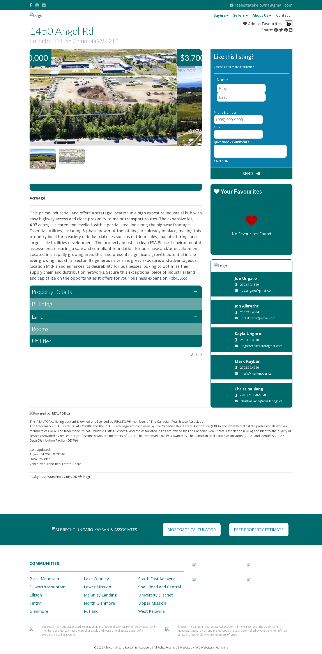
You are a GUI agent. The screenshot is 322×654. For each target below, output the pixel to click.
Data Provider (40, 459)
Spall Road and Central (159, 586)
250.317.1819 (249, 284)
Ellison (36, 595)
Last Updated (40, 449)
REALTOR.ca (46, 421)
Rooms (40, 328)
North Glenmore (99, 603)
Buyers (220, 15)
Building (42, 303)
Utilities (41, 341)
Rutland (91, 611)
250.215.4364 (249, 312)
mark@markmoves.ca (256, 373)
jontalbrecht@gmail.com (257, 318)
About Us (261, 15)
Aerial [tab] (196, 354)
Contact (283, 15)
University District (155, 595)
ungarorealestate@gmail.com (261, 346)
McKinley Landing (100, 595)
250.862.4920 (249, 367)
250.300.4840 (249, 340)
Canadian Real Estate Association (181, 421)
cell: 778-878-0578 (252, 395)
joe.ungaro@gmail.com (257, 290)
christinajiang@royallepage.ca (261, 401)
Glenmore (39, 611)
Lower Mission (97, 586)
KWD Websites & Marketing (211, 647)
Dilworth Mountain (47, 586)
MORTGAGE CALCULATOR (192, 529)
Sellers (239, 15)
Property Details (52, 291)
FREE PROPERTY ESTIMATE (259, 529)
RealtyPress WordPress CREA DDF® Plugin (61, 476)
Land (38, 316)
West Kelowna (151, 611)
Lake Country (96, 578)
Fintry (35, 603)
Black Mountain (44, 578)
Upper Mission (152, 603)
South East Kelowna (156, 578)
